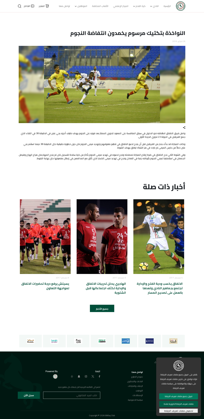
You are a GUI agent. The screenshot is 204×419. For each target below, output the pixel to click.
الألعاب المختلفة (100, 6)
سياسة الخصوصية (135, 400)
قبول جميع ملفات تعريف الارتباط (178, 396)
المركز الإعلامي (120, 6)
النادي (156, 6)
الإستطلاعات (137, 395)
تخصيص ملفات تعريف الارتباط (178, 411)
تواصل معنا (64, 6)
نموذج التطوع (137, 377)
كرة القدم (140, 6)
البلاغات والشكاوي (135, 381)
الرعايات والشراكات (135, 386)
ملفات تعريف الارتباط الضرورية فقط (179, 404)
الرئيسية (167, 6)
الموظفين (82, 6)
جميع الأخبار (102, 309)
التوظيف (139, 391)
